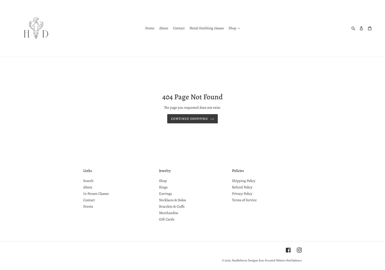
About (87, 187)
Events (88, 206)
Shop (163, 180)
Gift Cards (166, 219)
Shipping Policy (243, 180)
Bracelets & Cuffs (171, 206)
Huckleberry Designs (245, 260)
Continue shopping (189, 119)
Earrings (165, 193)
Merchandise (168, 212)
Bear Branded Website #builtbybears (280, 260)
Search (88, 180)
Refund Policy (242, 187)
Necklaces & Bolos (172, 200)
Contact (89, 200)
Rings (163, 187)
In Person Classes (96, 193)
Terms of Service (244, 200)
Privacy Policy (242, 193)
